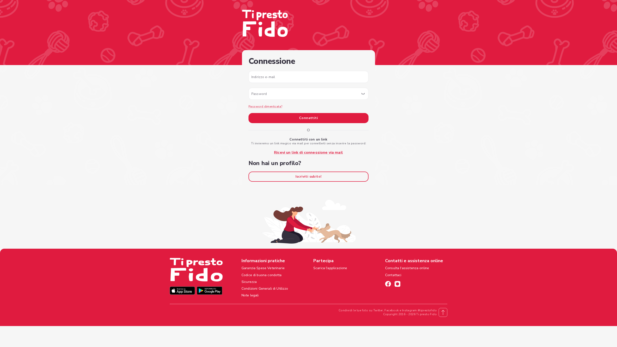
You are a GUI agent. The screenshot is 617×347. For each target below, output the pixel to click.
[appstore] (182, 291)
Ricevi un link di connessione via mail (308, 152)
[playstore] (209, 291)
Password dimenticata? (265, 106)
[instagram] (397, 284)
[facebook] (388, 284)
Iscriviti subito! (308, 176)
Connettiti (308, 118)
